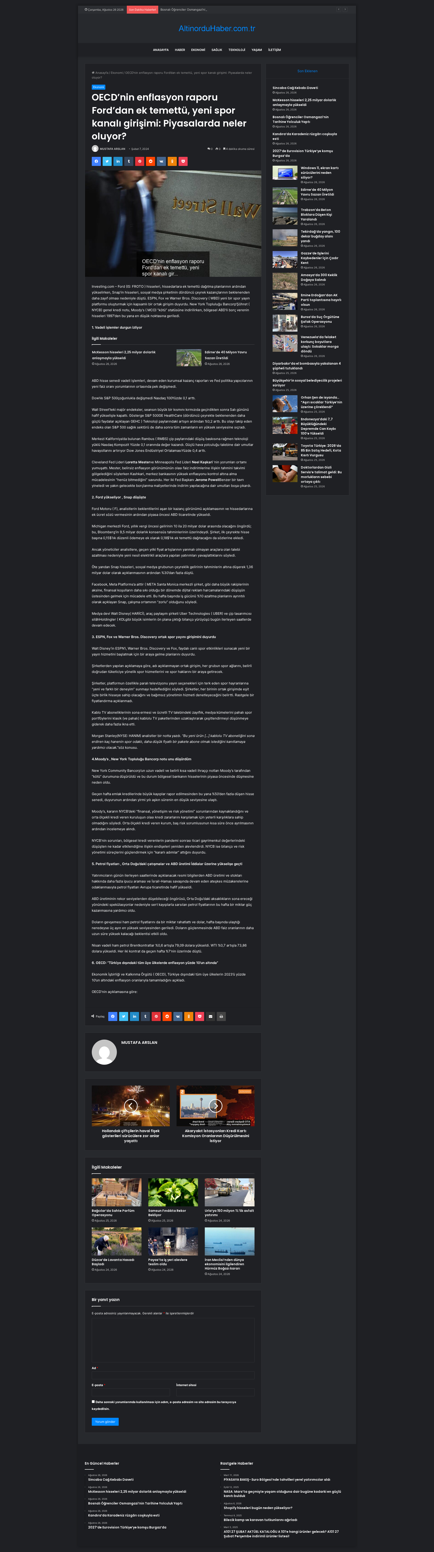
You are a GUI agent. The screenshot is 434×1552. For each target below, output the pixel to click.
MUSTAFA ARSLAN (112, 149)
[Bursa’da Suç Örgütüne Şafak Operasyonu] (285, 323)
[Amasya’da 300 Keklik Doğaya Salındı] (285, 281)
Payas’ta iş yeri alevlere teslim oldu (167, 1262)
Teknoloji (237, 50)
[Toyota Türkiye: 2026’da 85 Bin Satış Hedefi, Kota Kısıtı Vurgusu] (285, 451)
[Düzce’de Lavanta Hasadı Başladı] (117, 1241)
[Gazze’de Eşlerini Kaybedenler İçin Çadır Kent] (285, 259)
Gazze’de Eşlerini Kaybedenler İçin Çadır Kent (319, 258)
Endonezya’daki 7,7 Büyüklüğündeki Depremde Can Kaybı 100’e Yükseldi (318, 426)
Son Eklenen (307, 71)
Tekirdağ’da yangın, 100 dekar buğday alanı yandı (320, 236)
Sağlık (217, 50)
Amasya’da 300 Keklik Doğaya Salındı (319, 277)
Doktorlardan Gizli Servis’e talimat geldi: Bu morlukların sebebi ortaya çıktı (321, 474)
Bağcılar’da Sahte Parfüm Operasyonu (113, 1212)
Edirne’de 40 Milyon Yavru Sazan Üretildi (317, 192)
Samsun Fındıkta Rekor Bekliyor (167, 1212)
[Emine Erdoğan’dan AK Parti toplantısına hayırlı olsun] (285, 301)
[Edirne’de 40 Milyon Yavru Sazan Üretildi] (189, 357)
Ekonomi (198, 50)
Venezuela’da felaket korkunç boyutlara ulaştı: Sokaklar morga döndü (320, 344)
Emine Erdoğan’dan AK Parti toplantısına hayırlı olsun (321, 300)
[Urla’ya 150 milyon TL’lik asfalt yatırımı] (230, 1192)
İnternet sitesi (186, 1385)
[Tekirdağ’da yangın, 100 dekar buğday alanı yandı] (285, 237)
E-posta (98, 1385)
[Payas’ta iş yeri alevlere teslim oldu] (173, 1241)
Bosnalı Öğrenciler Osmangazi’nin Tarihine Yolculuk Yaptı (200, 9)
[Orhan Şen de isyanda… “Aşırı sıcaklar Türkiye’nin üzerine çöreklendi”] (285, 403)
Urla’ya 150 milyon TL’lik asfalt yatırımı (229, 1212)
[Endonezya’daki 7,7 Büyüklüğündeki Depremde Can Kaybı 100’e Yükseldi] (285, 425)
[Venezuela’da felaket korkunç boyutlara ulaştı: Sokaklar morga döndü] (285, 343)
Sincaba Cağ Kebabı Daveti (295, 88)
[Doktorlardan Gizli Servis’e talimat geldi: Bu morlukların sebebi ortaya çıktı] (285, 473)
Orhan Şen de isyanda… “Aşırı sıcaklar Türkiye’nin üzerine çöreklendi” (321, 402)
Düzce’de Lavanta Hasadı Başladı (113, 1262)
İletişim (274, 50)
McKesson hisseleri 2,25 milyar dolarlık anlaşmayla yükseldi (304, 102)
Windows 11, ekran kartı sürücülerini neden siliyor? (320, 173)
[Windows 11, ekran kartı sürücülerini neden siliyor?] (285, 173)
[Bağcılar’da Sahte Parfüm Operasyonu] (117, 1192)
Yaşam (257, 50)
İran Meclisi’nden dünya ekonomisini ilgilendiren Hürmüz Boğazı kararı (224, 1264)
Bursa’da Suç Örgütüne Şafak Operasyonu (320, 319)
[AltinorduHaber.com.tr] (217, 28)
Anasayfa (161, 50)
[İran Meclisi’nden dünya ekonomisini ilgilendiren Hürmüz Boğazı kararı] (230, 1241)
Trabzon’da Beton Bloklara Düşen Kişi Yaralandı (316, 215)
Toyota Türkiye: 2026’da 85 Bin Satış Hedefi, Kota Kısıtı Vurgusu (321, 450)
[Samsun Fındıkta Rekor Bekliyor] (173, 1192)
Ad (95, 1368)
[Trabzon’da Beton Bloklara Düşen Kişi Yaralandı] (285, 216)
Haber (180, 50)
